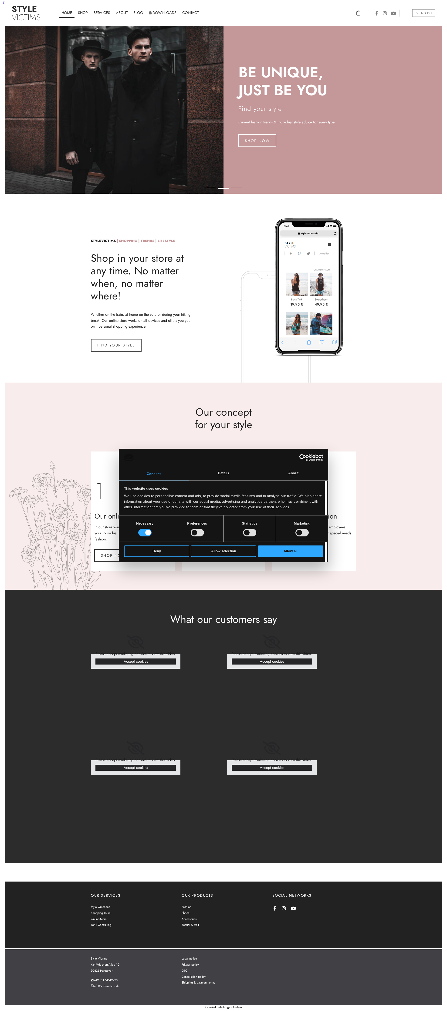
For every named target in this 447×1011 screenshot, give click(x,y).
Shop (83, 12)
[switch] (197, 532)
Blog (138, 12)
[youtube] (393, 13)
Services (102, 12)
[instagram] (385, 13)
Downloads (164, 12)
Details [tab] (223, 473)
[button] (257, 140)
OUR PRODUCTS (197, 895)
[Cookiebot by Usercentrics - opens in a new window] (302, 457)
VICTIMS (26, 13)
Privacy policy (190, 964)
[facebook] (376, 13)
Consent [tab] (154, 474)
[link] (135, 642)
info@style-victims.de (106, 986)
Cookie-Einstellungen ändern (223, 1007)
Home (66, 12)
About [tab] (293, 473)
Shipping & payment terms (198, 982)
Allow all (291, 551)
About (122, 12)
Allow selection (223, 551)
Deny (156, 551)
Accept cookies (136, 661)
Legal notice (189, 958)
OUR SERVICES (105, 895)
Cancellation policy (194, 976)
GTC (184, 970)
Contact (190, 12)
